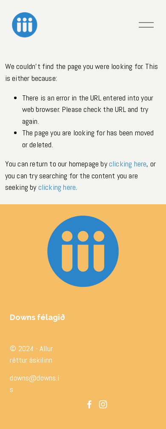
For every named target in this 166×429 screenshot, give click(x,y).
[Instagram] (103, 404)
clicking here (127, 164)
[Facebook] (89, 404)
